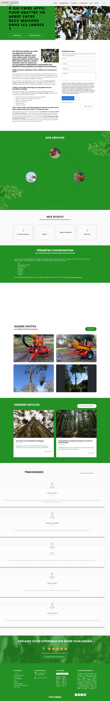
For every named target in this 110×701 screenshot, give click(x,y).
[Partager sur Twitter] (79, 694)
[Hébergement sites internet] (55, 699)
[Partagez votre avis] (84, 694)
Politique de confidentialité (21, 685)
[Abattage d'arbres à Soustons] (33, 378)
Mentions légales (18, 684)
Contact (96, 3)
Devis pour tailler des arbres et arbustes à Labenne (87, 688)
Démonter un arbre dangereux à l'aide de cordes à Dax (87, 683)
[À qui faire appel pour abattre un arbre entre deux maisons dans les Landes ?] (50, 55)
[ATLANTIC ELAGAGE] (9, 3)
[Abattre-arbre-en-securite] (76, 424)
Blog (91, 3)
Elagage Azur (85, 678)
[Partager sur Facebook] (76, 694)
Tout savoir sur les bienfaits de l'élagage (30, 441)
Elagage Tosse (91, 679)
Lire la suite (48, 451)
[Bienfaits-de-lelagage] (33, 424)
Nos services (74, 3)
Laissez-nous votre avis (86, 473)
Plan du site (17, 687)
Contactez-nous (35, 35)
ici (78, 93)
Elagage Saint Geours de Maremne (87, 675)
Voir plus (90, 329)
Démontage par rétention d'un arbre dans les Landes (87, 686)
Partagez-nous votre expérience (55, 656)
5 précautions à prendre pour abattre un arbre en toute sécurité (75, 441)
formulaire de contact (75, 277)
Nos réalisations (83, 3)
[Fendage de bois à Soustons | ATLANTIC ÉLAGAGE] (33, 348)
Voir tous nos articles (87, 406)
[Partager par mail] (82, 694)
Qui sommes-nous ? (64, 3)
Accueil (55, 3)
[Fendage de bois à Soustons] (76, 348)
